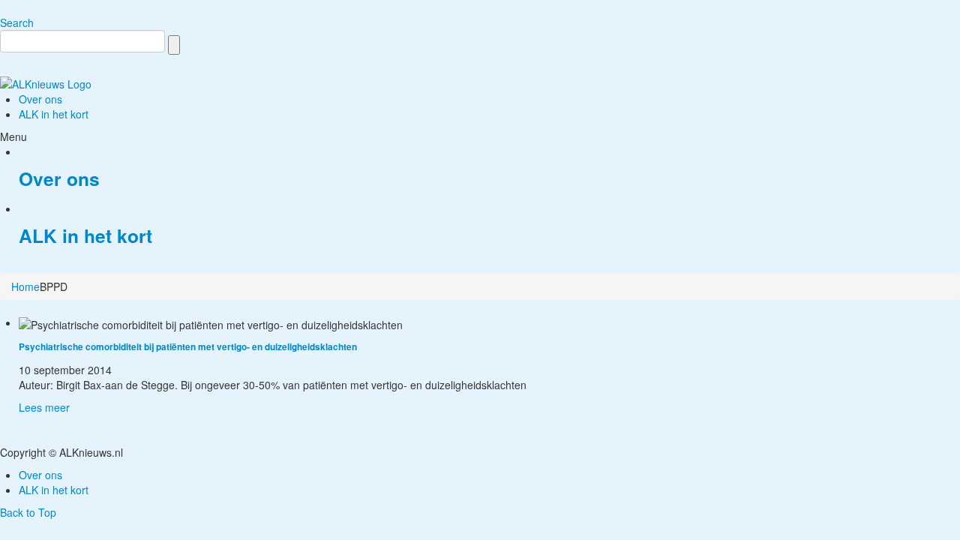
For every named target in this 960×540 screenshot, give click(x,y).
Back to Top (28, 512)
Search (17, 22)
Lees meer (44, 407)
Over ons (59, 178)
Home (25, 286)
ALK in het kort (85, 235)
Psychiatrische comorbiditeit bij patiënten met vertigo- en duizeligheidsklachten (188, 346)
